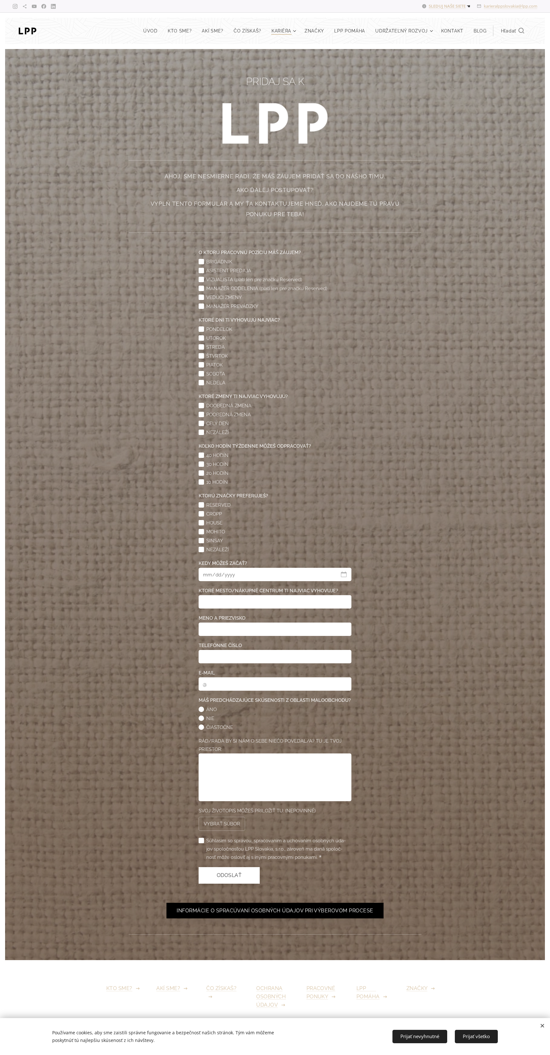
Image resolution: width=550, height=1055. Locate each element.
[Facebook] (44, 6)
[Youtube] (34, 6)
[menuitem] (152, 31)
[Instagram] (15, 6)
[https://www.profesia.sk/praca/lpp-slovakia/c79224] (25, 6)
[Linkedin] (53, 6)
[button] (512, 31)
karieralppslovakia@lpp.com (510, 6)
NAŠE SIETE (455, 6)
